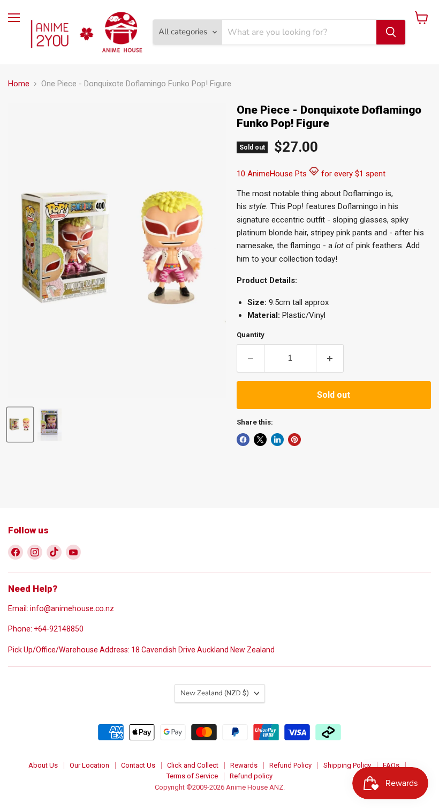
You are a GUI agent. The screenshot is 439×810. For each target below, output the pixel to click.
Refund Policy (290, 765)
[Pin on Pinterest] (294, 439)
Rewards (244, 765)
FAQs (391, 765)
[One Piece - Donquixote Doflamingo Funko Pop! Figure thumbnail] (20, 424)
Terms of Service (192, 776)
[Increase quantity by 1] (330, 358)
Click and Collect (192, 765)
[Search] (390, 32)
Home (18, 83)
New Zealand (214, 693)
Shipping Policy (347, 765)
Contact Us (138, 765)
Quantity (250, 335)
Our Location (89, 765)
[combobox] (299, 32)
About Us (43, 765)
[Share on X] (260, 439)
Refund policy (251, 776)
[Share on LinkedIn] (277, 439)
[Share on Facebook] (243, 439)
